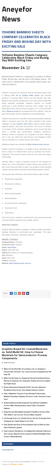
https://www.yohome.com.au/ (38, 144)
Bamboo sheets (13, 111)
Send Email (11, 247)
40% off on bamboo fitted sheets (25, 95)
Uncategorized (8, 450)
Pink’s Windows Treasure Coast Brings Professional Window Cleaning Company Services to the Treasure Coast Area (27, 396)
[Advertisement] (22, 321)
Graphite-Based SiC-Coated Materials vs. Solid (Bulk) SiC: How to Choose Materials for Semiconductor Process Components (25, 353)
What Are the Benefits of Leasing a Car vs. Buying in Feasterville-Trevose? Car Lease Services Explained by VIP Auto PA (27, 371)
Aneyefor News (17, 13)
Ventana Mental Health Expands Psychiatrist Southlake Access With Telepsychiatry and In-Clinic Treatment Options (25, 405)
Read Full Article (9, 362)
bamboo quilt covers (25, 124)
